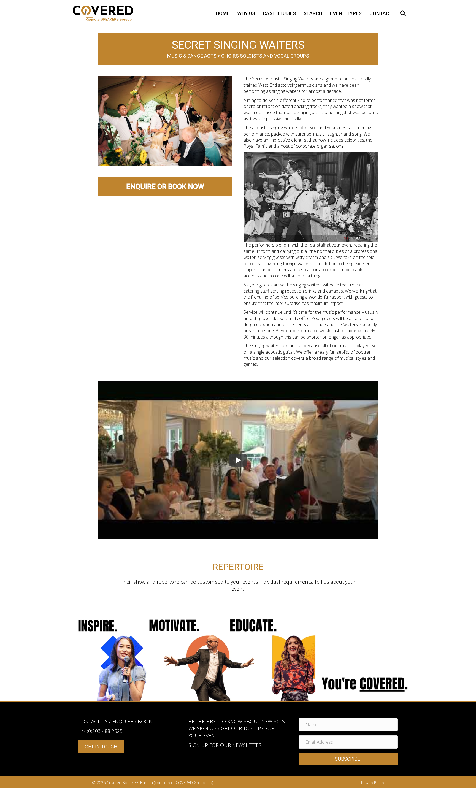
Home (222, 13)
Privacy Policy (372, 782)
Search (313, 13)
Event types (346, 13)
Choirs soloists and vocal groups (265, 56)
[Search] (399, 13)
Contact (381, 13)
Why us (246, 13)
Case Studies (279, 13)
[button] (348, 759)
